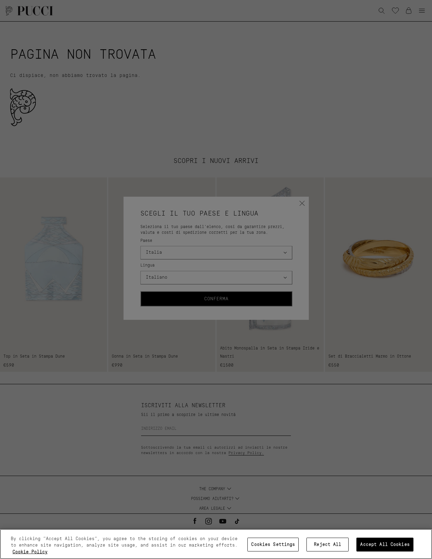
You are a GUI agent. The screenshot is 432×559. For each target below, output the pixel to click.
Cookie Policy (30, 552)
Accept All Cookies (384, 544)
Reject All (327, 544)
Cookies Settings (273, 544)
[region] (216, 544)
